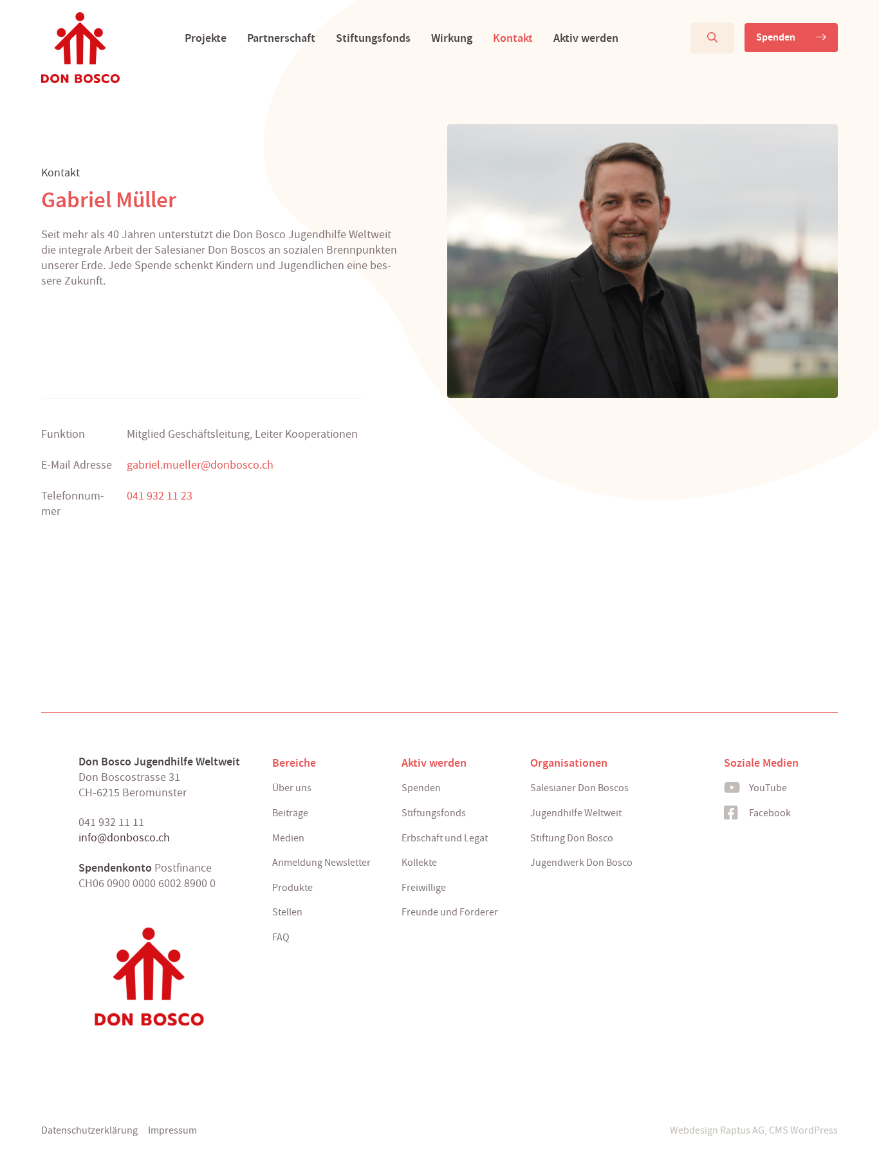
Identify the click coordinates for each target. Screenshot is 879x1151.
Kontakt (513, 38)
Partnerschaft (281, 38)
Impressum (172, 1130)
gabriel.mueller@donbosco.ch (200, 465)
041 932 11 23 (159, 496)
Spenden (775, 37)
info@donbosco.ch (124, 837)
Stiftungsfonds (373, 38)
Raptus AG (742, 1130)
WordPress (814, 1130)
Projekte (206, 38)
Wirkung (451, 38)
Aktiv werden (585, 38)
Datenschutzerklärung (89, 1130)
